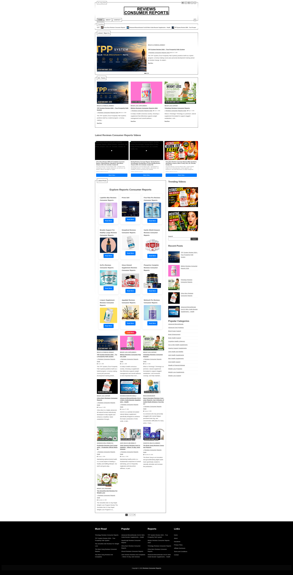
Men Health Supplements (176, 358)
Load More (130, 332)
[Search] (195, 20)
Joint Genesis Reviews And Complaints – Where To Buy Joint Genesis (130, 447)
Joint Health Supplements (176, 355)
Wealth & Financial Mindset (156, 45)
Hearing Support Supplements (177, 348)
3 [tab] (148, 73)
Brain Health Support (174, 338)
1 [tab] (145, 73)
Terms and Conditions (180, 551)
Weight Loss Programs (104, 488)
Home (100, 20)
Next (134, 515)
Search (170, 236)
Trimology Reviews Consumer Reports (183, 27)
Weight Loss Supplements (139, 105)
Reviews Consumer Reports (152, 568)
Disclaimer (177, 541)
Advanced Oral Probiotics (105, 443)
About (108, 20)
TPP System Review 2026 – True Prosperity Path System (127, 27)
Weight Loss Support (171, 105)
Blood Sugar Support (174, 331)
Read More (150, 63)
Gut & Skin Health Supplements (178, 344)
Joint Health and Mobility (128, 443)
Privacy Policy (178, 545)
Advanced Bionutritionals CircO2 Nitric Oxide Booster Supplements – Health (130, 400)
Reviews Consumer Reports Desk (159, 52)
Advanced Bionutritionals (128, 395)
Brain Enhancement (149, 395)
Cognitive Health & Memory (151, 443)
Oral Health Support (174, 362)
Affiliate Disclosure (179, 548)
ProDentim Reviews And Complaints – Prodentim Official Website (107, 447)
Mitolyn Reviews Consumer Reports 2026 (158, 27)
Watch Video (112, 175)
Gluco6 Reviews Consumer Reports (132, 551)
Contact (117, 20)
